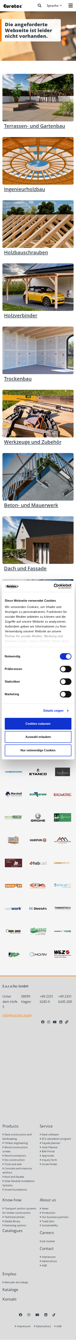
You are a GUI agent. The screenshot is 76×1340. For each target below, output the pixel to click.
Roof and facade (14, 1177)
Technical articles (14, 1217)
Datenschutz (49, 1261)
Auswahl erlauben (38, 737)
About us (48, 1200)
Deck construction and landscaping (17, 1137)
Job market (48, 1241)
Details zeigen (53, 710)
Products (10, 1126)
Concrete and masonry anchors (17, 1170)
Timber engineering (16, 1143)
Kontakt (9, 1299)
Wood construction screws (15, 1149)
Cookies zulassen (38, 723)
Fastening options (15, 1225)
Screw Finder (49, 1164)
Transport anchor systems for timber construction (19, 1211)
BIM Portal (48, 1151)
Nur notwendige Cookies (38, 750)
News (44, 1208)
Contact (47, 1248)
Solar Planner (49, 1147)
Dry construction (14, 1160)
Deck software (50, 1134)
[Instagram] (48, 1022)
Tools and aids (13, 1164)
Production (48, 1213)
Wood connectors (15, 1155)
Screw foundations (15, 1189)
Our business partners (55, 1217)
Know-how (11, 1200)
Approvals (47, 1155)
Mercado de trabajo (16, 1282)
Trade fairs (47, 1221)
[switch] (65, 669)
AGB (44, 1265)
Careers (47, 1232)
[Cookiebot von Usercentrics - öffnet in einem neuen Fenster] (54, 586)
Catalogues (12, 1230)
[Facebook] (42, 1022)
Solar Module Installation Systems (18, 1183)
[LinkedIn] (60, 1022)
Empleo (9, 1274)
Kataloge (10, 1289)
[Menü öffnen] (70, 5)
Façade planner (50, 1143)
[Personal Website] (66, 1022)
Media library (12, 1221)
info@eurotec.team (17, 1015)
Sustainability (49, 1225)
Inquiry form (49, 1160)
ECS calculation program (56, 1139)
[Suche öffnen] (39, 5)
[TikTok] (53, 1315)
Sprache (53, 5)
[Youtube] (55, 1022)
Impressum (48, 1257)
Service (46, 1126)
